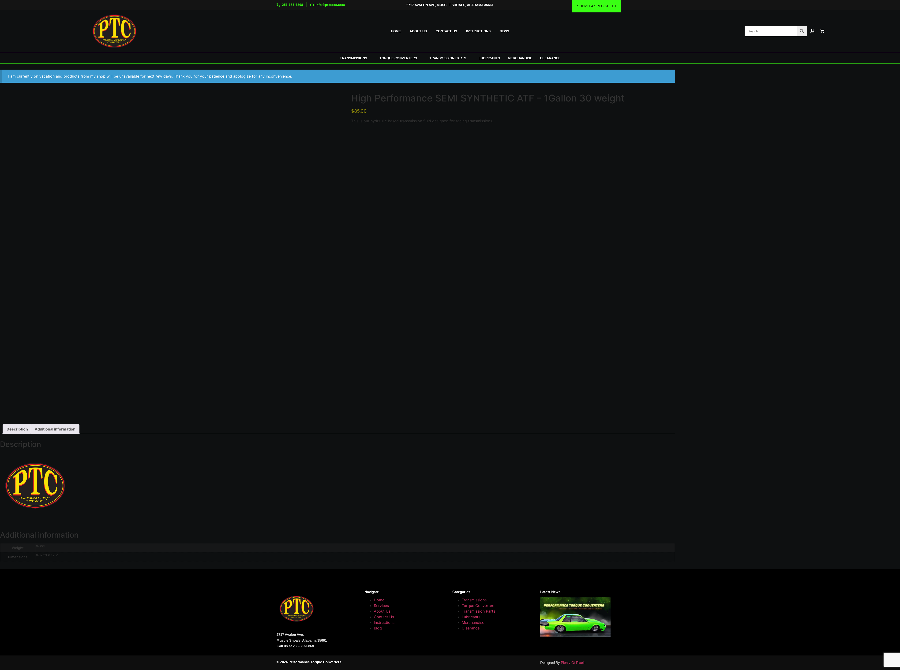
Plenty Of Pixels (573, 663)
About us (418, 31)
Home (396, 31)
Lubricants (471, 616)
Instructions (478, 31)
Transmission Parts (478, 611)
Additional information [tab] (55, 429)
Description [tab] (17, 429)
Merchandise (473, 622)
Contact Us (384, 616)
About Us (382, 611)
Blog (378, 628)
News (504, 31)
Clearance (471, 628)
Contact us (446, 31)
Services (381, 605)
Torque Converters (478, 605)
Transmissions (474, 600)
